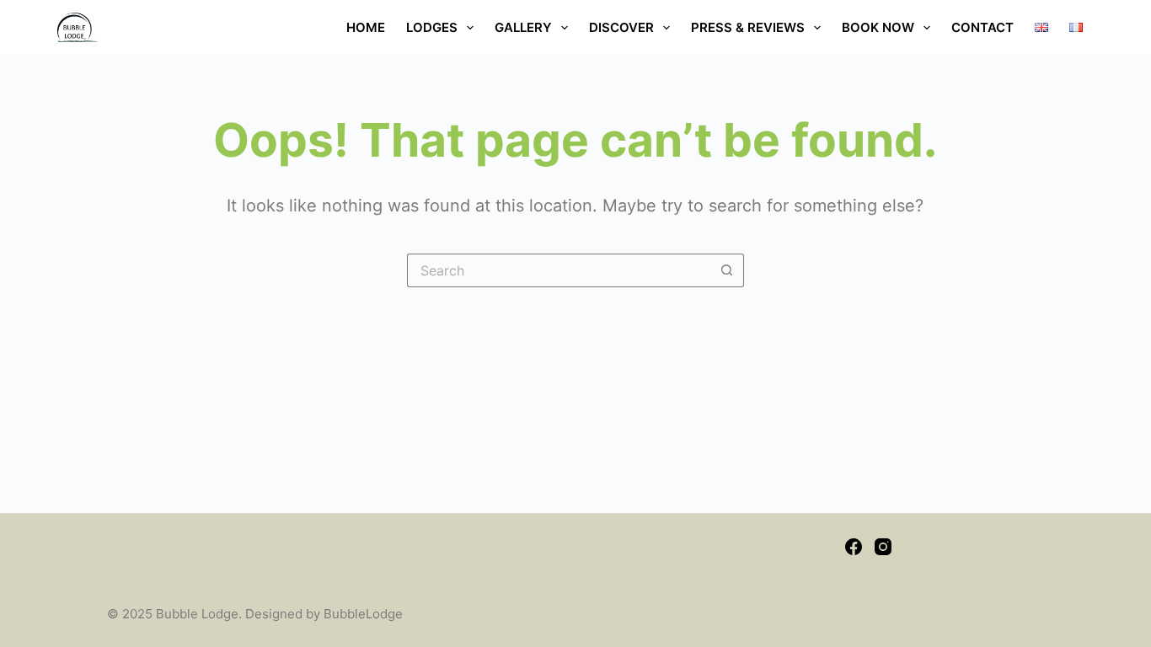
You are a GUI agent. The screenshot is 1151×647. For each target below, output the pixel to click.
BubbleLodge (363, 614)
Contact (982, 27)
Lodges (432, 27)
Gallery (523, 27)
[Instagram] (883, 546)
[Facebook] (853, 546)
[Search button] (727, 270)
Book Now (878, 27)
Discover (621, 27)
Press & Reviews (748, 27)
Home (365, 27)
